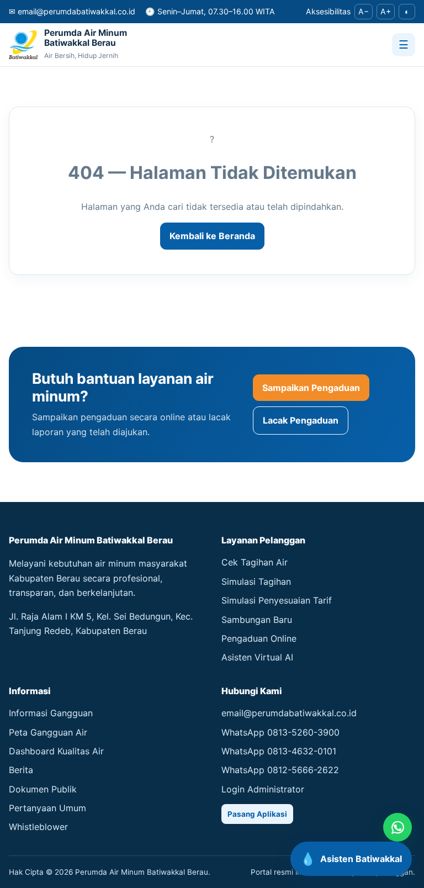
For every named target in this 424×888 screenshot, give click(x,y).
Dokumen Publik (43, 789)
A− (363, 11)
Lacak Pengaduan (300, 420)
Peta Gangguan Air (48, 732)
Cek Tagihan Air (254, 562)
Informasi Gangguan (51, 712)
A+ (385, 11)
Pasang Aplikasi (257, 814)
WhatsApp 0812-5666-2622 (280, 769)
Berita (21, 769)
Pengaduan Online (258, 638)
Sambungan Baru (256, 619)
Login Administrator (262, 789)
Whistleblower (38, 826)
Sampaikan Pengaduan (311, 387)
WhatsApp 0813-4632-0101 (278, 751)
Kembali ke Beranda (212, 235)
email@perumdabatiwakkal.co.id (289, 712)
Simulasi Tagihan (256, 581)
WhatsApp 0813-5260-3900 (280, 732)
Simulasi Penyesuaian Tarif (276, 600)
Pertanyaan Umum (47, 807)
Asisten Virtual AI (257, 657)
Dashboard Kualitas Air (56, 751)
